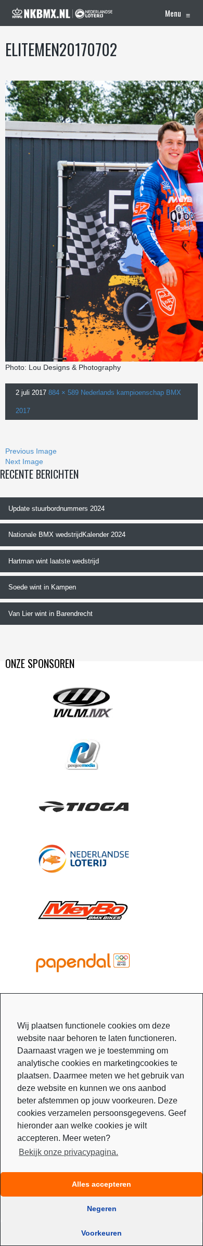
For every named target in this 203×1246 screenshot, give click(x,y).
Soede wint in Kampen (42, 587)
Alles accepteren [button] (101, 1184)
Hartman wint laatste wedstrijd (53, 561)
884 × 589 (63, 392)
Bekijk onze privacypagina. (68, 1152)
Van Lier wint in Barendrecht (50, 614)
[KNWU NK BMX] (62, 13)
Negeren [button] (102, 1208)
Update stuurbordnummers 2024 (56, 508)
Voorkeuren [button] (101, 1233)
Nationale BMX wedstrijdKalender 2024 (66, 534)
